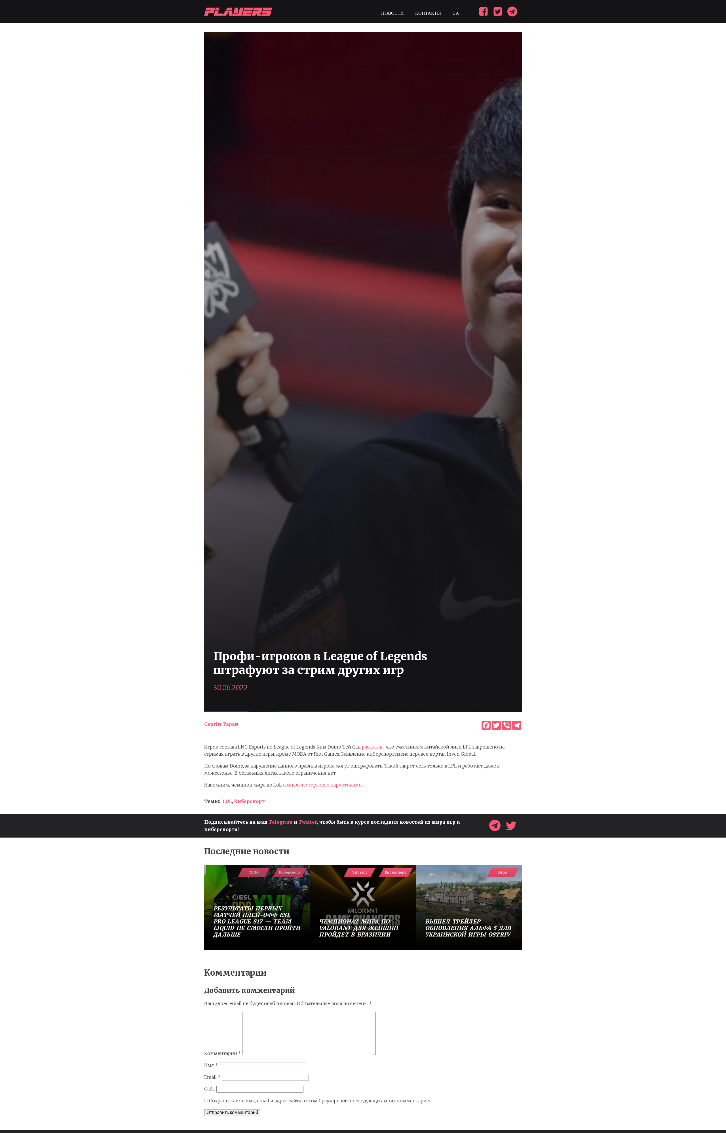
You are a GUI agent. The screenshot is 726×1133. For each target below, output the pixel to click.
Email (212, 1077)
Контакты (428, 13)
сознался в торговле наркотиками (322, 785)
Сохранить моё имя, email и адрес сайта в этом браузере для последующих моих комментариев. (320, 1101)
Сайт (209, 1089)
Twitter (307, 822)
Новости (392, 13)
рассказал (373, 747)
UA (455, 13)
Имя (211, 1065)
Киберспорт (249, 801)
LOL (227, 801)
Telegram (281, 822)
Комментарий (222, 1053)
